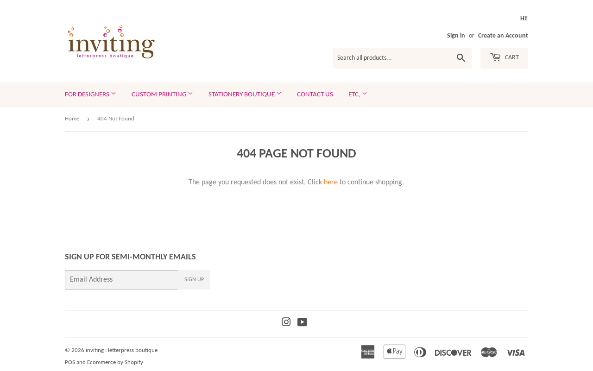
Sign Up (194, 280)
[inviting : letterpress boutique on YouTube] (302, 323)
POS (70, 362)
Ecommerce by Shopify (115, 362)
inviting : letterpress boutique (122, 350)
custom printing (160, 94)
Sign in (456, 36)
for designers (88, 94)
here (331, 182)
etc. (355, 94)
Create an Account (503, 36)
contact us (315, 94)
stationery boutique (242, 94)
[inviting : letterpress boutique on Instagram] (286, 323)
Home (72, 119)
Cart (511, 57)
